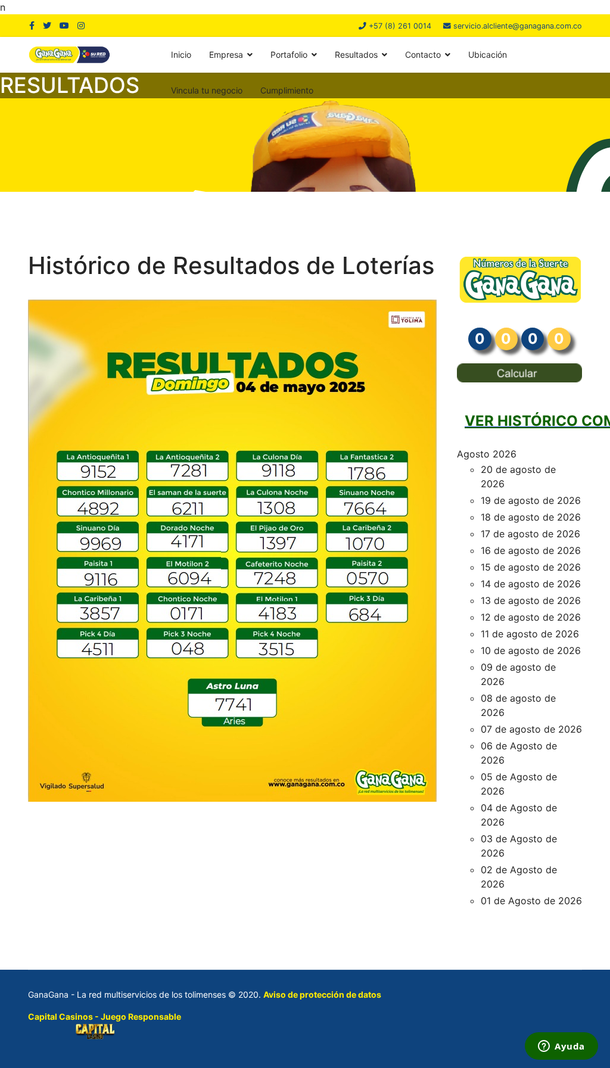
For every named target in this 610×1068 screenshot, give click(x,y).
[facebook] (32, 25)
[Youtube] (64, 25)
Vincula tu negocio (206, 90)
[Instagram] (81, 25)
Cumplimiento (286, 90)
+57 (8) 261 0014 (400, 25)
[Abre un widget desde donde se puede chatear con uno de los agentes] (561, 1047)
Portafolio (288, 54)
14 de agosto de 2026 (531, 584)
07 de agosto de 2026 (531, 729)
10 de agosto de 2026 (531, 650)
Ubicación (487, 54)
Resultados (356, 54)
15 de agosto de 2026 (531, 567)
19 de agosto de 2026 (531, 500)
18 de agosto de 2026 (531, 517)
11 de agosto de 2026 (530, 634)
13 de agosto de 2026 (531, 600)
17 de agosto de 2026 (530, 534)
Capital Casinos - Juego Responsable (104, 1016)
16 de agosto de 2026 (531, 550)
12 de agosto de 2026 (531, 617)
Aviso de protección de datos (322, 994)
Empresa (226, 54)
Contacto (423, 54)
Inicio (181, 54)
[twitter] (47, 25)
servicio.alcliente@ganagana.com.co (517, 25)
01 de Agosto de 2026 (531, 901)
